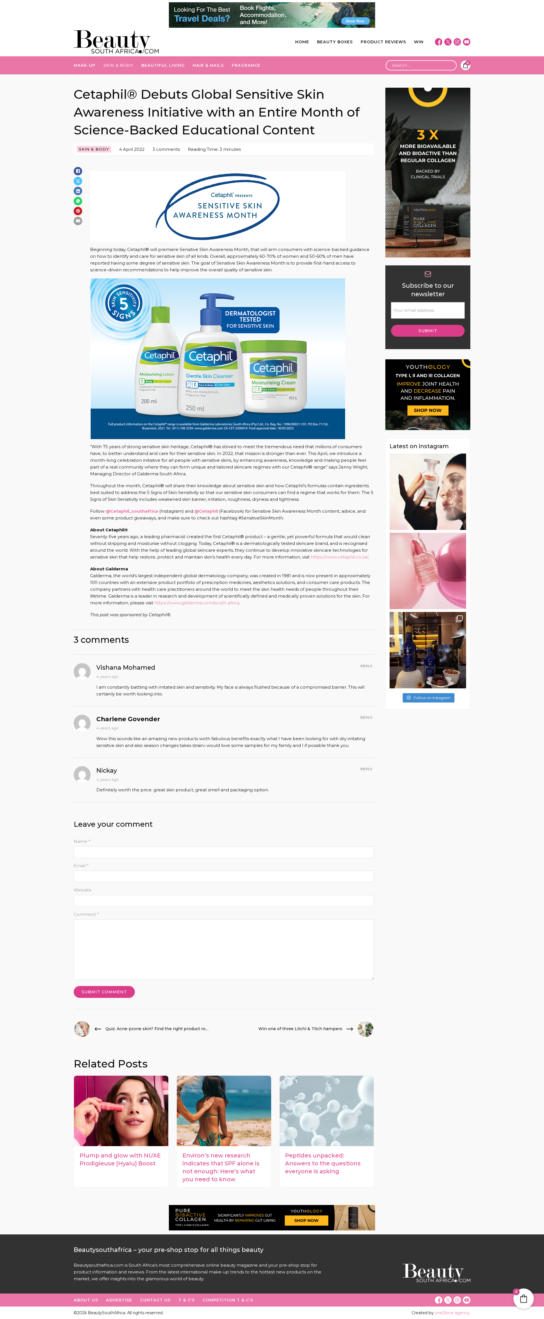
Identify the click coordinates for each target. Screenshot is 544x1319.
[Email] (78, 221)
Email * (81, 865)
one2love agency (452, 1312)
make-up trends (226, 1272)
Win (419, 42)
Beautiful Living (163, 65)
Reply (366, 666)
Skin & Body (118, 65)
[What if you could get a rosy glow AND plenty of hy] (428, 571)
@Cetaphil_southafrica (132, 511)
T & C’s (186, 1300)
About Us (86, 1300)
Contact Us (155, 1300)
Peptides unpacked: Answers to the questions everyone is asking (323, 1163)
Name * (82, 841)
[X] (78, 181)
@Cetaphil (206, 511)
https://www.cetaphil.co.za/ (339, 557)
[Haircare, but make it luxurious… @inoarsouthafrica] (428, 650)
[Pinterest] (78, 211)
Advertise (119, 1300)
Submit (427, 330)
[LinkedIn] (78, 191)
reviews (136, 1272)
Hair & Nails (208, 65)
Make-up (84, 65)
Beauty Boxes (335, 42)
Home (302, 42)
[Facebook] (78, 171)
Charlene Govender (128, 719)
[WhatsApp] (78, 201)
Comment (86, 914)
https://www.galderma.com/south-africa (196, 602)
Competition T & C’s (228, 1300)
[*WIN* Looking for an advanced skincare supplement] (428, 492)
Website (83, 890)
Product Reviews (383, 42)
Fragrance (246, 65)
